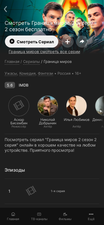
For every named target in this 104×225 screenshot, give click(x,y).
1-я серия (14, 181)
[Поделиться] (82, 41)
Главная (13, 219)
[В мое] (68, 41)
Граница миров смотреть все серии (44, 51)
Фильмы (65, 219)
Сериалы (31, 61)
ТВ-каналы (39, 219)
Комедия (27, 73)
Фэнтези (45, 73)
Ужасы (11, 73)
